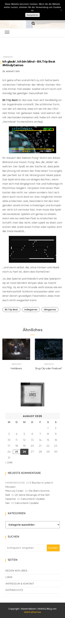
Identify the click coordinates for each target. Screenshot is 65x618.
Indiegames (30, 309)
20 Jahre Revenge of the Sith (32, 494)
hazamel (10, 498)
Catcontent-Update (33, 498)
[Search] (33, 23)
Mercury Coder (14, 490)
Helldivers (16, 368)
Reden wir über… (17, 570)
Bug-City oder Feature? (48, 368)
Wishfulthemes (32, 612)
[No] (61, 10)
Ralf (7, 494)
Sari (7, 502)
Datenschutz (14, 590)
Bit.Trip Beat (10, 100)
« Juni (9, 462)
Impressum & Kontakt (19, 583)
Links (8, 577)
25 (16, 451)
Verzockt (8, 57)
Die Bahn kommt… (40, 490)
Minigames (50, 309)
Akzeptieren (32, 15)
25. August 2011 (11, 71)
